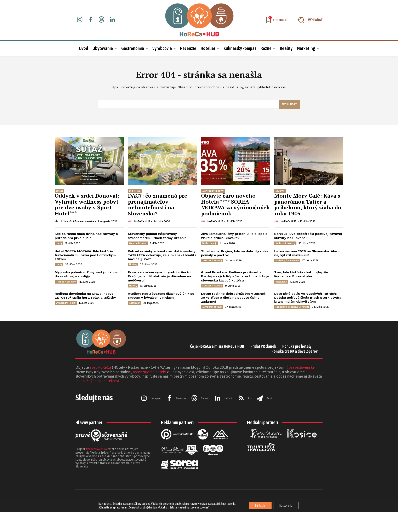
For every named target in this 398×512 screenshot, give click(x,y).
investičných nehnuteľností (97, 381)
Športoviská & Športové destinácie (292, 306)
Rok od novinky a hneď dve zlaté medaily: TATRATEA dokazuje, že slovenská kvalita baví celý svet (162, 255)
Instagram (156, 398)
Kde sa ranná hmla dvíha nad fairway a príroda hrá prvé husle (86, 236)
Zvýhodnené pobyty (212, 190)
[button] (308, 20)
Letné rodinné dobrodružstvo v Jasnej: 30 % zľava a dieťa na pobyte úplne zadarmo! (233, 297)
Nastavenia (285, 505)
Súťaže (59, 190)
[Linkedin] (112, 20)
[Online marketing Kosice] (302, 441)
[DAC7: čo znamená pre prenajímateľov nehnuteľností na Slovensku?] (162, 161)
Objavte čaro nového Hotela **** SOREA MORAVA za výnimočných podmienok (235, 204)
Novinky (133, 264)
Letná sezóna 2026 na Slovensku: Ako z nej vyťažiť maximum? (307, 253)
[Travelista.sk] (261, 454)
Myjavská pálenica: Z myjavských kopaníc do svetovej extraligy (88, 274)
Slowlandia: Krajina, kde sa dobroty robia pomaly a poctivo (234, 253)
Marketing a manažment (287, 260)
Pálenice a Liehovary (65, 281)
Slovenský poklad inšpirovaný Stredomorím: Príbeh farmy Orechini (157, 236)
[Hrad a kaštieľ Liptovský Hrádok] (179, 458)
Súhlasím (260, 505)
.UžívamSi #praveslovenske (77, 221)
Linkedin (228, 398)
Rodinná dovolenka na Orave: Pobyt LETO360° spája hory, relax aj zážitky (85, 295)
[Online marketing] (177, 442)
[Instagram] (79, 20)
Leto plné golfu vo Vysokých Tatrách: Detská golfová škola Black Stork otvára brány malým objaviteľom (307, 297)
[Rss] (241, 398)
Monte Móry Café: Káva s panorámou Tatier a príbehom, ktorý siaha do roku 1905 (307, 204)
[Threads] (101, 20)
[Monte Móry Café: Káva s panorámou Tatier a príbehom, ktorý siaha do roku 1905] (308, 161)
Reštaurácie (281, 281)
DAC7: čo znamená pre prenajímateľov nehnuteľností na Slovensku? (157, 204)
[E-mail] (259, 398)
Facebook (181, 398)
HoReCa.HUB (142, 221)
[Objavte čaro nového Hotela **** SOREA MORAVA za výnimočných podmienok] (235, 161)
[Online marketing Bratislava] (264, 441)
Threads (205, 398)
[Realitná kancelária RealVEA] (203, 442)
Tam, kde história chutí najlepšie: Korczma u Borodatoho (301, 274)
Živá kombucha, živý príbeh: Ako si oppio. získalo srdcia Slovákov (234, 236)
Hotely (59, 243)
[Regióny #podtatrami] (220, 442)
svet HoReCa (100, 367)
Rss (250, 398)
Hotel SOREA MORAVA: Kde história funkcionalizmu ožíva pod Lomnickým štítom (85, 255)
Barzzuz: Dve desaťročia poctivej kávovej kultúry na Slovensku (308, 236)
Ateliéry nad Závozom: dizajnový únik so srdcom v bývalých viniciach (161, 295)
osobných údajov (149, 507)
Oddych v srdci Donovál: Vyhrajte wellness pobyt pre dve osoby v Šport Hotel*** (87, 204)
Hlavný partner (88, 422)
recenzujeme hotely (149, 372)
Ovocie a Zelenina (138, 243)
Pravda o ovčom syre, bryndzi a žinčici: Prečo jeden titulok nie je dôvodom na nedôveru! (159, 276)
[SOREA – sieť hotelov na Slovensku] (179, 472)
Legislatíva (134, 190)
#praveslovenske (300, 367)
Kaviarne (279, 190)
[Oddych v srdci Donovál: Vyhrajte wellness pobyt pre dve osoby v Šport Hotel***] (89, 161)
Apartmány (134, 302)
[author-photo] (57, 221)
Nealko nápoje (209, 243)
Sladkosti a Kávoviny (285, 243)
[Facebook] (90, 20)
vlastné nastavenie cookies (192, 507)
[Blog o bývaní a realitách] (213, 458)
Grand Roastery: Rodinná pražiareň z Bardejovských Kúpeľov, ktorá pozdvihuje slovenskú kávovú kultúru (235, 276)
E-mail (270, 398)
